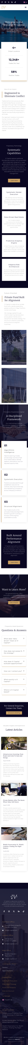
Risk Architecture (8, 991)
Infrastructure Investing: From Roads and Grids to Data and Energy (13, 755)
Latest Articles (14, 729)
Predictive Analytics (9, 987)
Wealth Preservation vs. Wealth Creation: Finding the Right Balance (13, 846)
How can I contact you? (13, 671)
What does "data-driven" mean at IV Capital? (11, 641)
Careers (5, 967)
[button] (25, 7)
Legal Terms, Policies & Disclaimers (14, 1041)
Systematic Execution (9, 981)
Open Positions (7, 971)
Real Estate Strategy (9, 984)
